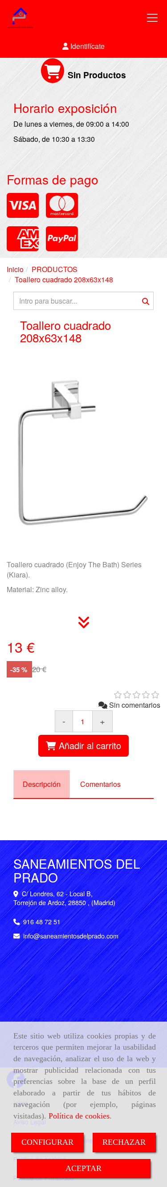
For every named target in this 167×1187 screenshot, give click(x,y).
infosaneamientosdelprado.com (70, 935)
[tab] (41, 784)
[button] (83, 46)
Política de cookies (79, 1115)
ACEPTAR (83, 1168)
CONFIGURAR (47, 1142)
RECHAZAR (124, 1142)
